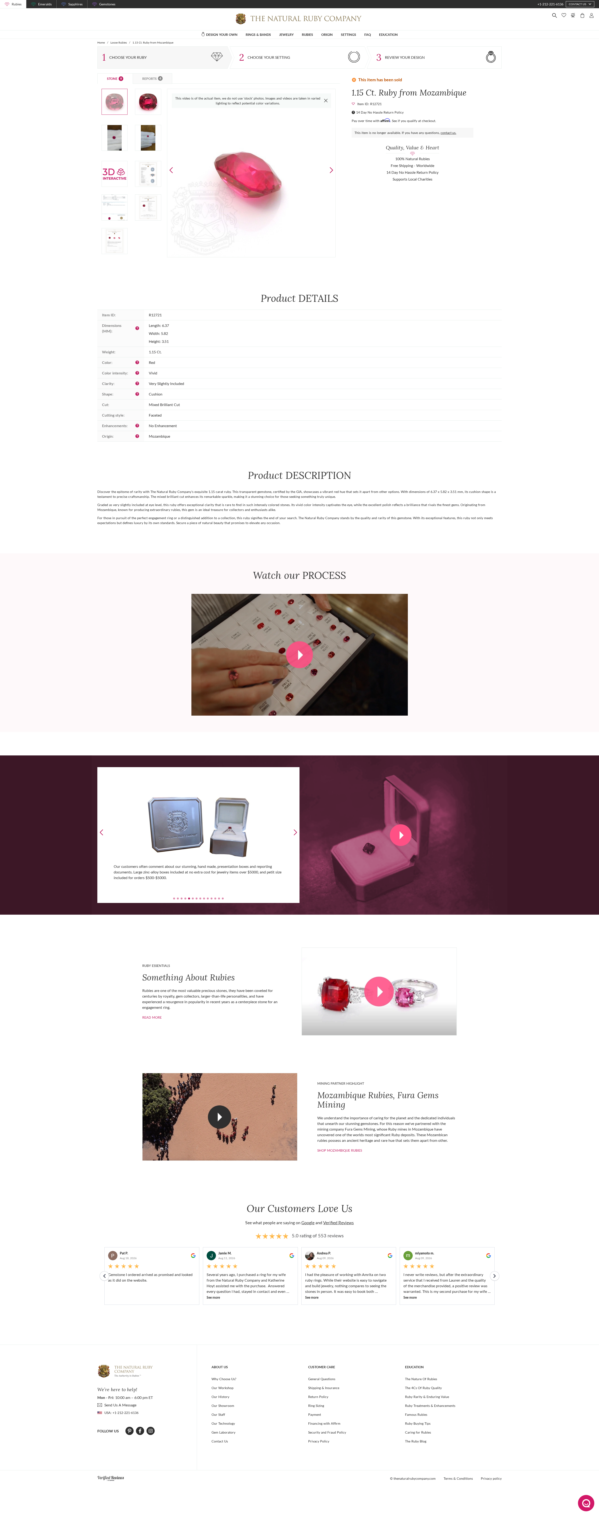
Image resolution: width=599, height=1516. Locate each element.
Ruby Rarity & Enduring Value (427, 1397)
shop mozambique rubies (339, 1150)
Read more (152, 1017)
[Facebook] (140, 1431)
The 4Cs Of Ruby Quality (423, 1388)
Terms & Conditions (458, 1478)
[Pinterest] (129, 1431)
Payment (314, 1414)
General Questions (321, 1379)
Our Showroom (223, 1406)
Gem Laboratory (223, 1432)
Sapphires (75, 4)
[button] (331, 170)
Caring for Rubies (418, 1432)
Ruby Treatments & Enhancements (430, 1406)
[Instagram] (151, 1431)
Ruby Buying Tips (418, 1423)
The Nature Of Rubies (421, 1379)
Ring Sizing (316, 1406)
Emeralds (45, 4)
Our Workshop (223, 1388)
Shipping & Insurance (323, 1388)
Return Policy (318, 1397)
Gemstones (107, 4)
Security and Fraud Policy (327, 1432)
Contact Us (220, 1441)
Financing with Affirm (324, 1423)
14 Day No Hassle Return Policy (380, 112)
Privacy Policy (318, 1441)
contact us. (448, 133)
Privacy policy (491, 1478)
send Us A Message (120, 1405)
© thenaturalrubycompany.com (413, 1478)
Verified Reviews (338, 1222)
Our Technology (223, 1423)
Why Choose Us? (224, 1379)
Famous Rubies (416, 1414)
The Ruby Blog (415, 1441)
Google (307, 1222)
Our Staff (218, 1414)
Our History (220, 1397)
